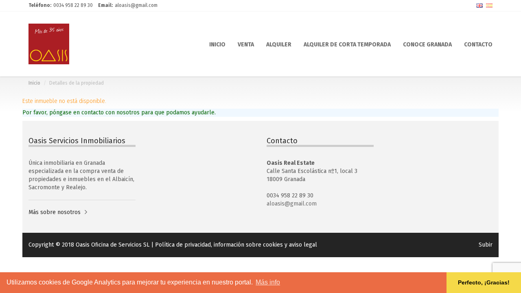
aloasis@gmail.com (292, 203)
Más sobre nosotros (54, 212)
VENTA (246, 44)
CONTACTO (478, 44)
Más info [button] (268, 282)
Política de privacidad (183, 244)
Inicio (34, 83)
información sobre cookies (248, 244)
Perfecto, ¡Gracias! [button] (484, 282)
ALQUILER (278, 44)
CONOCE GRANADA (427, 44)
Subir (486, 244)
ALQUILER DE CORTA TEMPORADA (347, 44)
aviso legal (303, 244)
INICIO (217, 44)
